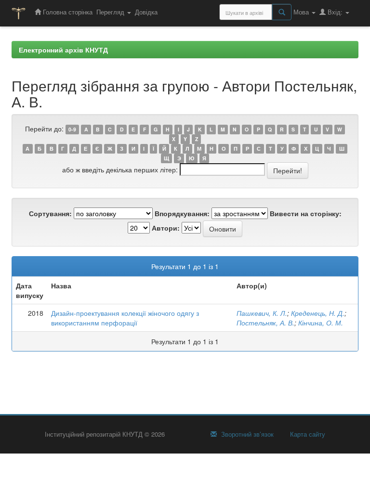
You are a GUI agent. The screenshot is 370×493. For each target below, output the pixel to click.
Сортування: (50, 213)
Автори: (166, 228)
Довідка (146, 11)
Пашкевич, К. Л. (262, 313)
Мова (302, 11)
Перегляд (111, 11)
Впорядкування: (182, 213)
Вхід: (335, 11)
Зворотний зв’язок (246, 434)
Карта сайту (306, 434)
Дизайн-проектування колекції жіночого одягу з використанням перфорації (125, 317)
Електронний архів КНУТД (63, 49)
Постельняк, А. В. (265, 322)
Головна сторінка (66, 11)
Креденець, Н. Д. (317, 313)
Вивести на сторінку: (306, 213)
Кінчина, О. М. (320, 322)
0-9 (72, 129)
